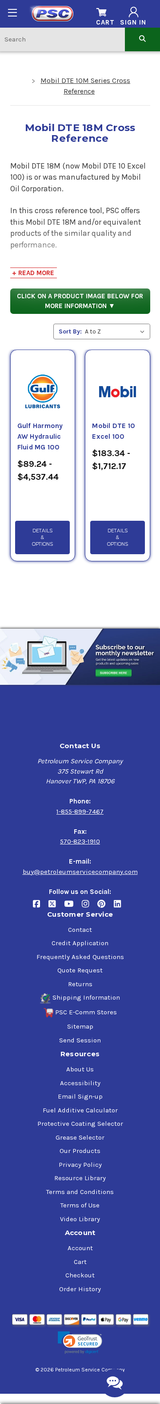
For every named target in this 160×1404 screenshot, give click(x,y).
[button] (80, 1343)
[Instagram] (89, 907)
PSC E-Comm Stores (86, 1012)
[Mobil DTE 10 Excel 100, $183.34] (117, 381)
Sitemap (80, 1026)
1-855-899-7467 (80, 811)
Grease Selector (80, 1137)
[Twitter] (56, 907)
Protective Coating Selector (80, 1124)
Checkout (80, 1275)
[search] (142, 39)
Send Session (80, 1040)
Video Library (80, 1219)
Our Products (80, 1151)
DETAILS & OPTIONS (42, 537)
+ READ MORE (33, 273)
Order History (80, 1289)
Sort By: (70, 331)
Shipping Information (86, 997)
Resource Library (80, 1178)
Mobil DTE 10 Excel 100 (113, 431)
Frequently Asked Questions (80, 957)
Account (80, 1248)
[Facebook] (40, 907)
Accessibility (80, 1083)
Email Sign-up (80, 1096)
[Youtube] (73, 907)
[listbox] (117, 331)
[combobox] (62, 39)
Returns (80, 984)
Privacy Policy (80, 1165)
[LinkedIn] (121, 907)
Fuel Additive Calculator (80, 1110)
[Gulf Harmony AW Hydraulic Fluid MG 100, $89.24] (43, 381)
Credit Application (80, 943)
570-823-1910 (80, 841)
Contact (80, 930)
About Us (80, 1069)
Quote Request (80, 970)
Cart (80, 1262)
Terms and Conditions (80, 1192)
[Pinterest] (105, 907)
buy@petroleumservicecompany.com (80, 872)
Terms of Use (80, 1205)
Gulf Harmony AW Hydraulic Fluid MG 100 (40, 436)
